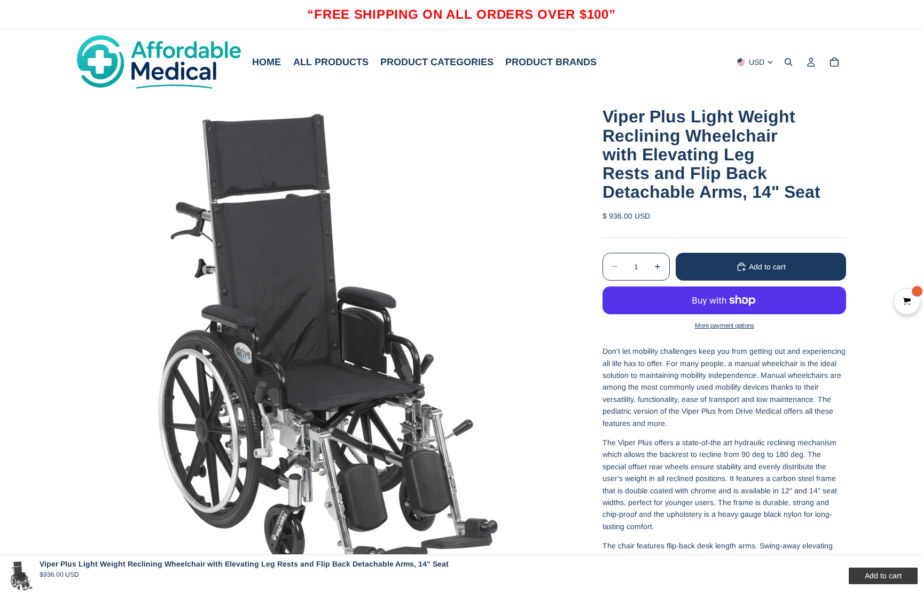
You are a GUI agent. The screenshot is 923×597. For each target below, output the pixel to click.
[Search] (788, 62)
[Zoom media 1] (327, 345)
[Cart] (834, 62)
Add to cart (767, 266)
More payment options (724, 325)
